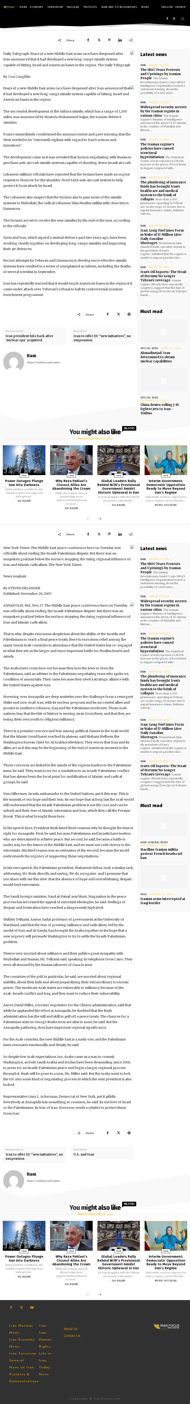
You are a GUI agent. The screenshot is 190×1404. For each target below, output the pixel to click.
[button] (182, 18)
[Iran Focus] (9, 7)
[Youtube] (32, 1308)
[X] (174, 19)
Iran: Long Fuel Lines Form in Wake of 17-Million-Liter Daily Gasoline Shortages (162, 237)
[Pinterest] (109, 40)
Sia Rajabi (24, 500)
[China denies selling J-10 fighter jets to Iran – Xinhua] (163, 380)
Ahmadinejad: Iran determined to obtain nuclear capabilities (157, 357)
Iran (143, 65)
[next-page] (99, 519)
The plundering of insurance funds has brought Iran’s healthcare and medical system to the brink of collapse (163, 190)
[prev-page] (88, 519)
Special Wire (149, 348)
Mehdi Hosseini (166, 505)
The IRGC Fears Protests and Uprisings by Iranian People (160, 74)
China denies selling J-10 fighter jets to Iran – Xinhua (159, 409)
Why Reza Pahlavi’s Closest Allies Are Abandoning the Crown (71, 485)
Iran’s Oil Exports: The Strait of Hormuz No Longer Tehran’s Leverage (163, 276)
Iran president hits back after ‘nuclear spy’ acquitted (29, 338)
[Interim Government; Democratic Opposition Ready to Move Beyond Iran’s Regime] (166, 460)
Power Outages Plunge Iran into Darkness (24, 483)
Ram (31, 355)
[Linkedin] (120, 40)
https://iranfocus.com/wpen (43, 362)
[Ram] (13, 362)
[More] (129, 314)
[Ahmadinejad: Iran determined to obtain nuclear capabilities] (163, 330)
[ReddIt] (130, 40)
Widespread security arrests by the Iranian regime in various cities (163, 111)
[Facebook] (167, 19)
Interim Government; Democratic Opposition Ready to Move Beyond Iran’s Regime (165, 487)
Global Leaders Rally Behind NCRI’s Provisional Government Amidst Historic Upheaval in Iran (118, 487)
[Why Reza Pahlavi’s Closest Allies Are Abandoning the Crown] (71, 460)
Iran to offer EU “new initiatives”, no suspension (102, 338)
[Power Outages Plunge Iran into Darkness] (24, 460)
